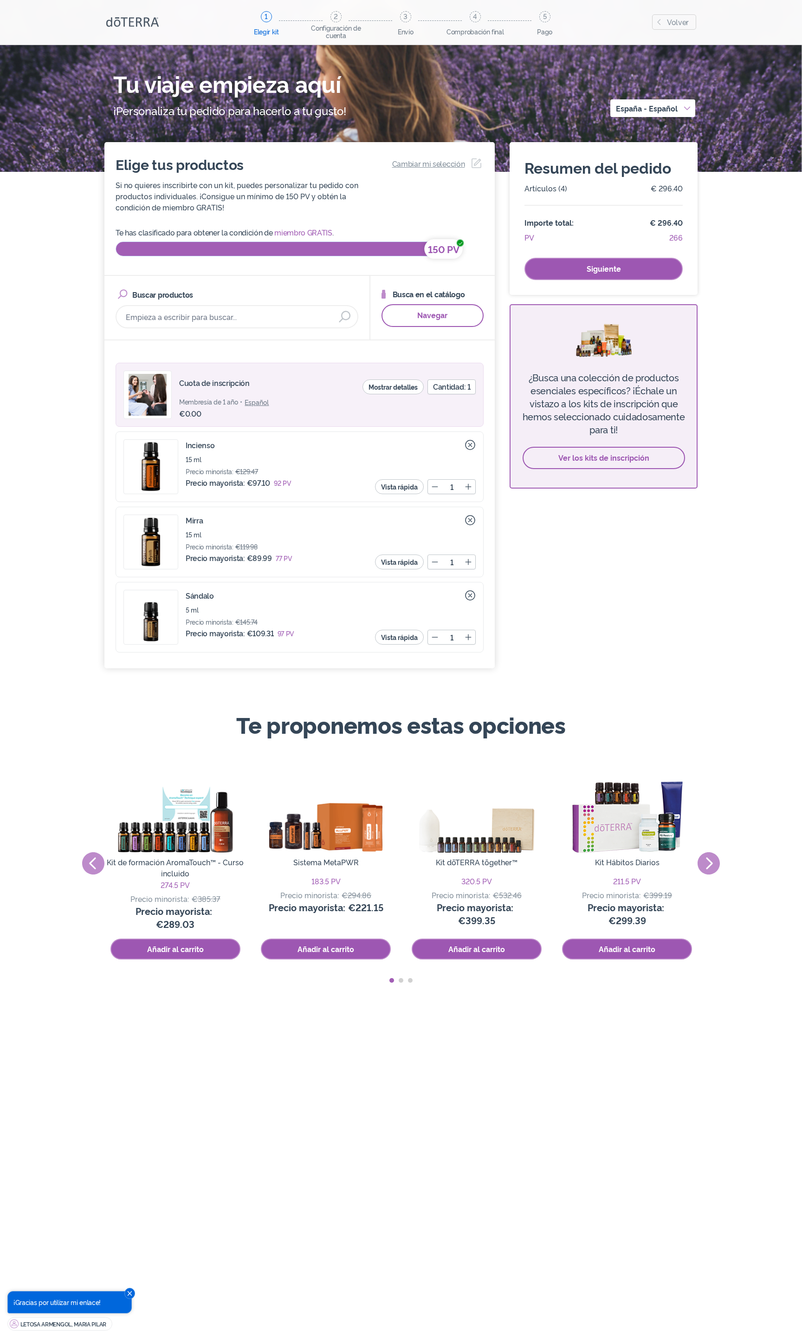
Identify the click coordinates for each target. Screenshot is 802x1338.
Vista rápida (399, 486)
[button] (391, 980)
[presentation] (93, 863)
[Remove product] (470, 444)
